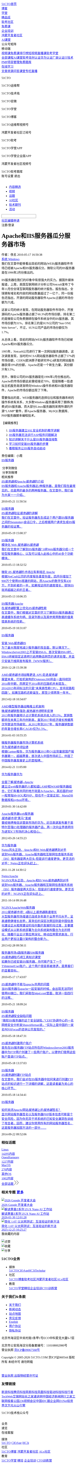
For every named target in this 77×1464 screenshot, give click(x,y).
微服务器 (7, 742)
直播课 (41, 53)
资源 (10, 71)
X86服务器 (37, 952)
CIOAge (23, 1270)
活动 (12, 209)
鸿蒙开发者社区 (11, 35)
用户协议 (15, 1326)
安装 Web (13, 643)
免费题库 (25, 62)
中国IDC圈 (43, 1401)
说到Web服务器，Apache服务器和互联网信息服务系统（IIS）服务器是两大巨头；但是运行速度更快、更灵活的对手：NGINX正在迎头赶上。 (37, 889)
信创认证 (35, 57)
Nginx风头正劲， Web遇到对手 (33, 849)
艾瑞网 (17, 1396)
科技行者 (67, 1392)
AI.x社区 (62, 1279)
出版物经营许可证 (26, 1375)
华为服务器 (8, 774)
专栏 (28, 71)
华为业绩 (14, 747)
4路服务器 (23, 952)
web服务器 (27, 813)
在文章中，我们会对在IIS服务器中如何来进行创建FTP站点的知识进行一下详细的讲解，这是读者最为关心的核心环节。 (37, 1084)
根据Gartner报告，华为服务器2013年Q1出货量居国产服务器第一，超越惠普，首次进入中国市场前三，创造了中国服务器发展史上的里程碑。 (37, 756)
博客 (4, 8)
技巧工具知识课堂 (21, 957)
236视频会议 (27, 1401)
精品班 (5, 17)
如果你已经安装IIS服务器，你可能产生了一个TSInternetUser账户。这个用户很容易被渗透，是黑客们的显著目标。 (37, 966)
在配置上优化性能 (24, 608)
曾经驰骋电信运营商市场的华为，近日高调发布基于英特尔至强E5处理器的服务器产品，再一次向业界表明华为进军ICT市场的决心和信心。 (37, 827)
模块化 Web (20, 544)
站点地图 (15, 1313)
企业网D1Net (58, 1401)
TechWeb (7, 1396)
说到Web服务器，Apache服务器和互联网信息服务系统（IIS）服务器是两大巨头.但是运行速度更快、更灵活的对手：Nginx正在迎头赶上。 (38, 859)
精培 (27, 1288)
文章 (4, 71)
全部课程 (7, 57)
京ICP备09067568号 (27, 1350)
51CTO (13, 1270)
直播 (34, 71)
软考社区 (7, 21)
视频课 (5, 53)
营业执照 (7, 1375)
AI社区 (13, 200)
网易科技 (31, 1392)
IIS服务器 (7, 460)
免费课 (5, 26)
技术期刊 (15, 204)
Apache (18, 603)
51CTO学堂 (16, 1288)
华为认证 (47, 57)
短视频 (32, 53)
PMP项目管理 (10, 62)
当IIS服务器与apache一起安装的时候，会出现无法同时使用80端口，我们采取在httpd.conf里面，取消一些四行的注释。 (37, 993)
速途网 (38, 1396)
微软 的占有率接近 (28, 572)
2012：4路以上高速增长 (29, 912)
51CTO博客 (16, 1279)
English (13, 1321)
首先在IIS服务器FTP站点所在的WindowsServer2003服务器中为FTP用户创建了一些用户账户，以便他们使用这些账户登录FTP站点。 (38, 1052)
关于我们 (15, 1304)
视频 (12, 191)
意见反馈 (15, 1318)
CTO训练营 (49, 1288)
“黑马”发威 (16, 818)
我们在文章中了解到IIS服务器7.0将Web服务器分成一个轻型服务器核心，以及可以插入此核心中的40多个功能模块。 (37, 554)
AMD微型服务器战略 (15, 706)
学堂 (4, 13)
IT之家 (68, 1396)
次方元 (8, 1405)
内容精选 (15, 186)
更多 (20, 1192)
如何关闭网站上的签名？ (31, 1109)
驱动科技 (55, 1392)
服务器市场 (20, 742)
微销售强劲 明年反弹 (27, 711)
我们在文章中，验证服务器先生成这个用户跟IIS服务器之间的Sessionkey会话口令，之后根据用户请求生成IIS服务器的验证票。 (38, 522)
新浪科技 (7, 1392)
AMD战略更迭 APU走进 (29, 674)
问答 (16, 71)
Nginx (5, 876)
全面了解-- (17, 782)
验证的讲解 (19, 513)
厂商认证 (58, 57)
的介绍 (22, 481)
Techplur (40, 1270)
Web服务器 (28, 907)
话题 (12, 195)
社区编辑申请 (10, 220)
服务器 (15, 813)
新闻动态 (15, 1309)
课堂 (22, 71)
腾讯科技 (19, 1392)
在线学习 (7, 66)
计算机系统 (35, 742)
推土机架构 (37, 706)
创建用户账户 (16, 1043)
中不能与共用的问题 (25, 984)
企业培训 (7, 30)
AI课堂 (6, 39)
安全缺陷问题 (16, 1016)
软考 (26, 57)
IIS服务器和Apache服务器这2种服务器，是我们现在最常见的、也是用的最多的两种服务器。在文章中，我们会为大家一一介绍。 (38, 490)
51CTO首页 (9, 4)
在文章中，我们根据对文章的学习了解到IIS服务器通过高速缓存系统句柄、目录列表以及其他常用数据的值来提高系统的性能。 (37, 617)
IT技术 (68, 57)
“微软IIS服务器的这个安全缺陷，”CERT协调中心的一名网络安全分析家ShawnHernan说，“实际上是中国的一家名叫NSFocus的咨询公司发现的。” (37, 1025)
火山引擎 (19, 1405)
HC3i (31, 1270)
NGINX (6, 907)
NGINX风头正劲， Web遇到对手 (35, 880)
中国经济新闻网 (53, 1396)
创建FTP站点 (16, 1074)
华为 (19, 774)
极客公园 (13, 1401)
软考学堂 (52, 53)
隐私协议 (15, 1330)
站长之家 (28, 1396)
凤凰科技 (43, 1392)
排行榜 (23, 53)
